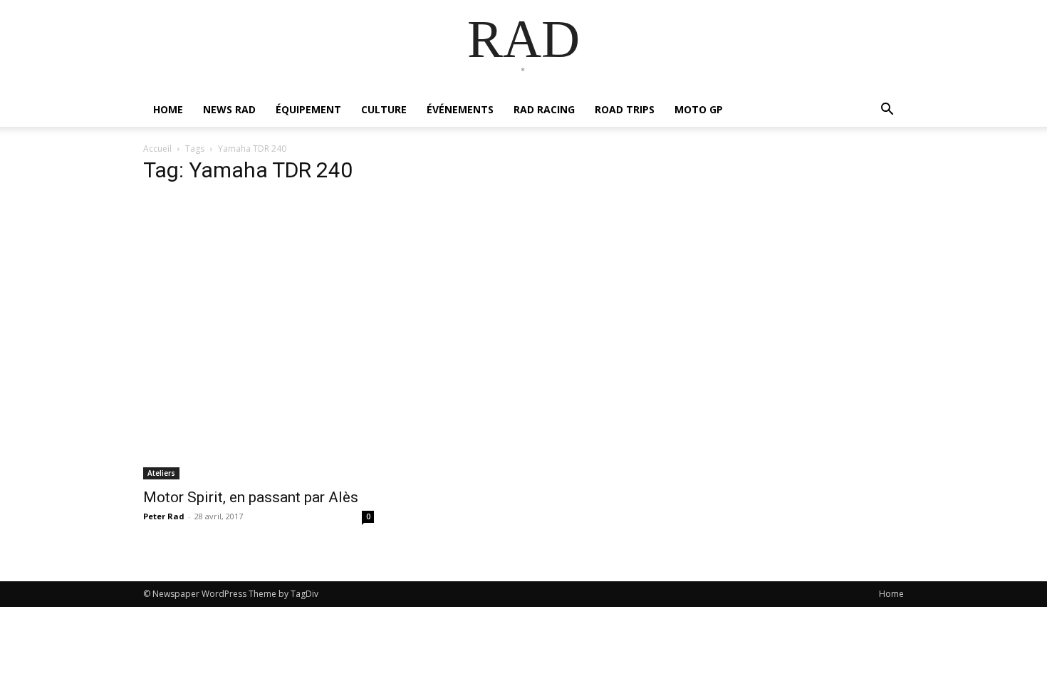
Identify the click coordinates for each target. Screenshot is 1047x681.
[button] (887, 111)
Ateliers (161, 473)
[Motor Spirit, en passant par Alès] (258, 338)
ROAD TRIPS (625, 109)
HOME (168, 109)
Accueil (157, 148)
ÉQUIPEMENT (308, 109)
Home (891, 594)
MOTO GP (698, 109)
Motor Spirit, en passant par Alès (250, 497)
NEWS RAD (229, 109)
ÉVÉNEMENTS (460, 109)
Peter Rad (163, 516)
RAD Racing (544, 109)
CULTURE (384, 109)
